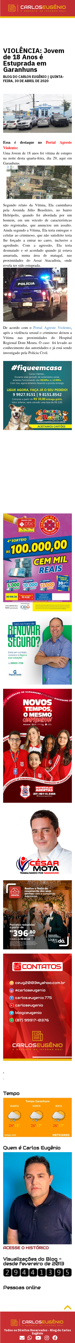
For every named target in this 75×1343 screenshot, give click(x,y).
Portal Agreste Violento (52, 327)
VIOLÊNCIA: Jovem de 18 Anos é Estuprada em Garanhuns (33, 59)
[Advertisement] (37, 475)
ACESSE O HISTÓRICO (26, 1247)
